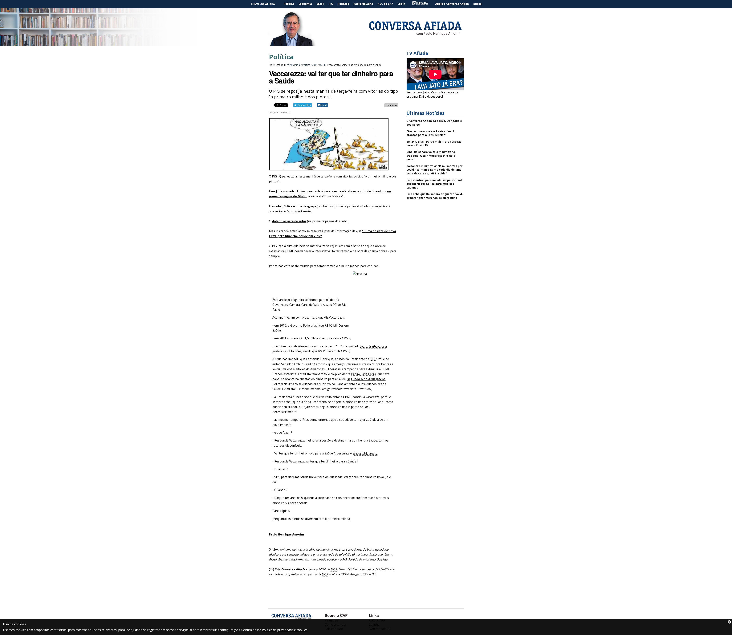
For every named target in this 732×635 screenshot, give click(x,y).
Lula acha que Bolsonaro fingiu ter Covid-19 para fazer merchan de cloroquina (434, 196)
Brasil (320, 4)
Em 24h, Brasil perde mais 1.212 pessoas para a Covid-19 (433, 143)
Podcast (343, 4)
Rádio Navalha (363, 4)
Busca (477, 4)
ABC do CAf (385, 4)
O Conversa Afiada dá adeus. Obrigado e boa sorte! (434, 122)
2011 (314, 65)
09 (320, 65)
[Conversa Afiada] (366, 44)
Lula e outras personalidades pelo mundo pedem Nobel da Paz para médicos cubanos (434, 183)
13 (325, 65)
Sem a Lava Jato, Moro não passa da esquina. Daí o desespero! (432, 94)
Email (324, 105)
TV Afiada (422, 4)
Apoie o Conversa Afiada (452, 4)
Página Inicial (265, 4)
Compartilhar (304, 105)
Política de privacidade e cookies (284, 630)
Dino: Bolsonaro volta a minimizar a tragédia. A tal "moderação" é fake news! (430, 155)
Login (401, 4)
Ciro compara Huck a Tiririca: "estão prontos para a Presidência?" (431, 133)
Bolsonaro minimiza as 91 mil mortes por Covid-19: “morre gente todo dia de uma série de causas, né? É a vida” (434, 169)
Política (289, 4)
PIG (331, 4)
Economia (305, 4)
